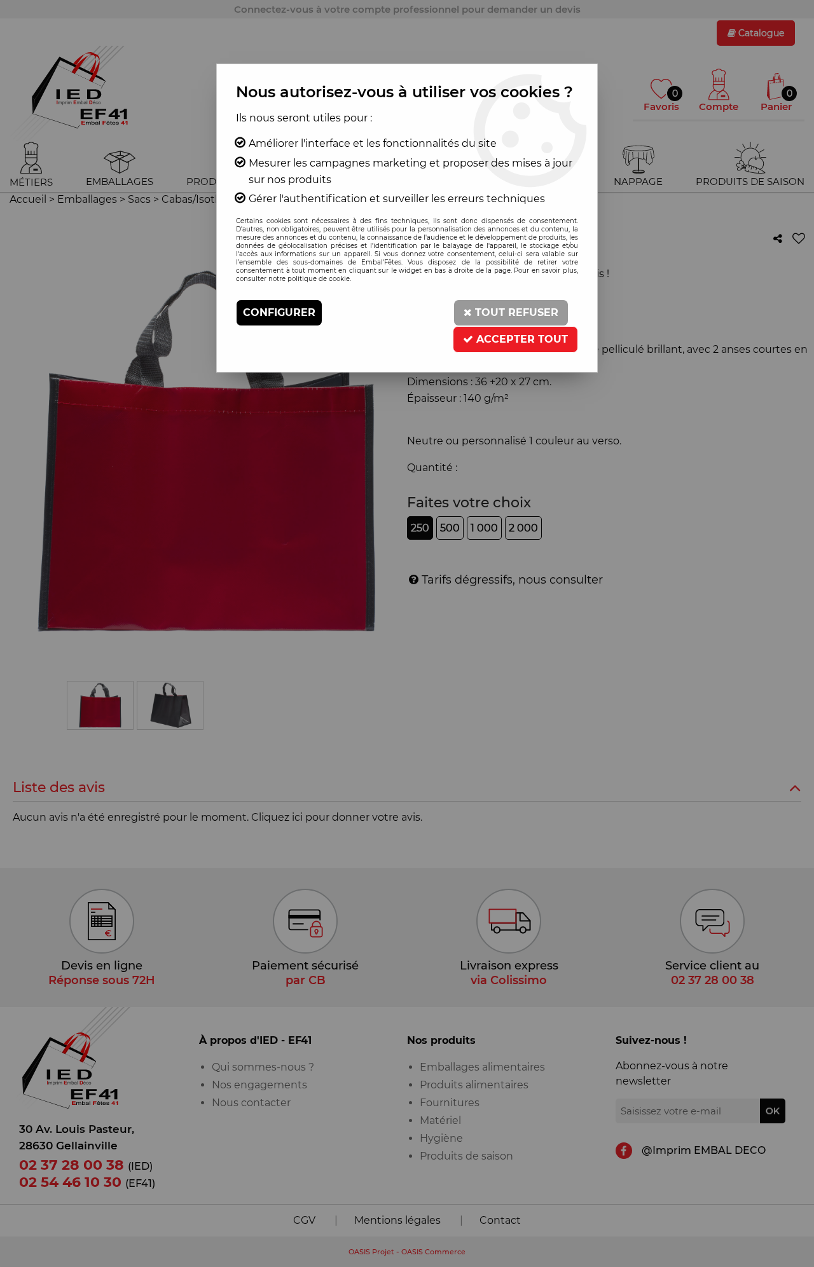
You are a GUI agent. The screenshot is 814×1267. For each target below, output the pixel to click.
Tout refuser (515, 312)
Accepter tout (520, 339)
